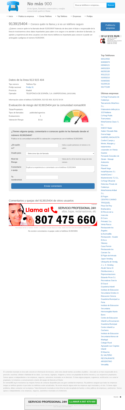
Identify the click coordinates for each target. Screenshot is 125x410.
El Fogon (104, 196)
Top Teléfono (62, 16)
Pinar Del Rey (106, 206)
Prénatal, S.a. (106, 221)
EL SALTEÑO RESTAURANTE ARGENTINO (108, 358)
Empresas (77, 16)
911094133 (105, 84)
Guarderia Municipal (109, 324)
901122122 (105, 74)
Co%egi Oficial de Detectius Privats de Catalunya (109, 184)
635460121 (105, 65)
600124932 (105, 59)
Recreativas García (109, 280)
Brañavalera (106, 209)
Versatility (105, 364)
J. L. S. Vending (107, 265)
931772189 (105, 87)
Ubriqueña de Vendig (109, 262)
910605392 (105, 81)
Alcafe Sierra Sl (107, 268)
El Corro (104, 218)
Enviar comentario (53, 186)
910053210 (105, 78)
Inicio (11, 16)
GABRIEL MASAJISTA (110, 137)
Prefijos (90, 16)
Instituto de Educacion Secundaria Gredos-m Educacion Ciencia (110, 293)
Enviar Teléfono (45, 16)
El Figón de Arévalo (108, 255)
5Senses (104, 165)
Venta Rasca (106, 224)
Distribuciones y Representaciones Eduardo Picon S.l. (108, 274)
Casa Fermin (106, 246)
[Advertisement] (53, 59)
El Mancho (105, 352)
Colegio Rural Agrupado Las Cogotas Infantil (110, 346)
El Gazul (104, 284)
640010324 (105, 68)
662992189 (105, 71)
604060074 (105, 62)
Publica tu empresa (26, 16)
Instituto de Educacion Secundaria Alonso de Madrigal (110, 336)
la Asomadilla (106, 234)
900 (39, 3)
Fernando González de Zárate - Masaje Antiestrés (110, 159)
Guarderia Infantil (108, 287)
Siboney (104, 243)
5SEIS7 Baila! (106, 128)
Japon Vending (107, 259)
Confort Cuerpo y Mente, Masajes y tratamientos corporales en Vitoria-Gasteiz (109, 146)
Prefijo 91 (30, 87)
